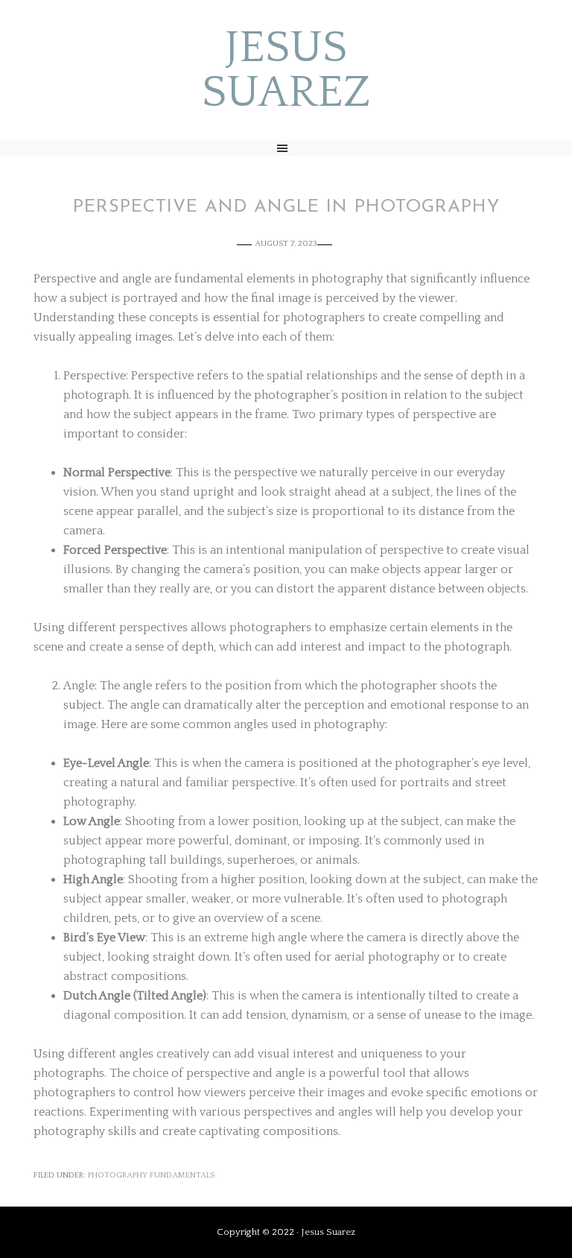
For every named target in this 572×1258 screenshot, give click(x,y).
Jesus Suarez (286, 71)
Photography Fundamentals (151, 1175)
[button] (286, 148)
